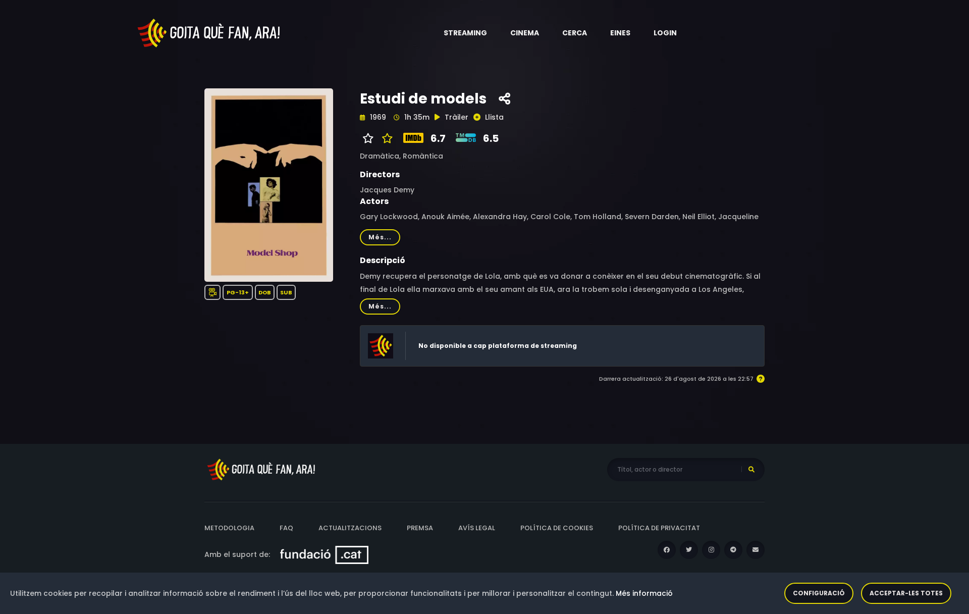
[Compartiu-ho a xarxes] (504, 99)
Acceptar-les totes (906, 593)
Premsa (420, 528)
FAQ (286, 528)
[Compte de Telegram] (733, 550)
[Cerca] (751, 469)
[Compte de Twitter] (689, 550)
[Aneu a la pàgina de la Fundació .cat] (324, 554)
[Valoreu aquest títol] (384, 138)
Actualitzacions (350, 528)
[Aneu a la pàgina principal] (209, 32)
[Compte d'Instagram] (711, 550)
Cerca (574, 33)
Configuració (819, 593)
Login (665, 33)
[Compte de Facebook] (667, 550)
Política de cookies (556, 528)
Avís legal (476, 528)
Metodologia (229, 528)
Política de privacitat (659, 528)
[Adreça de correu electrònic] (755, 550)
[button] (465, 33)
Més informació (644, 593)
